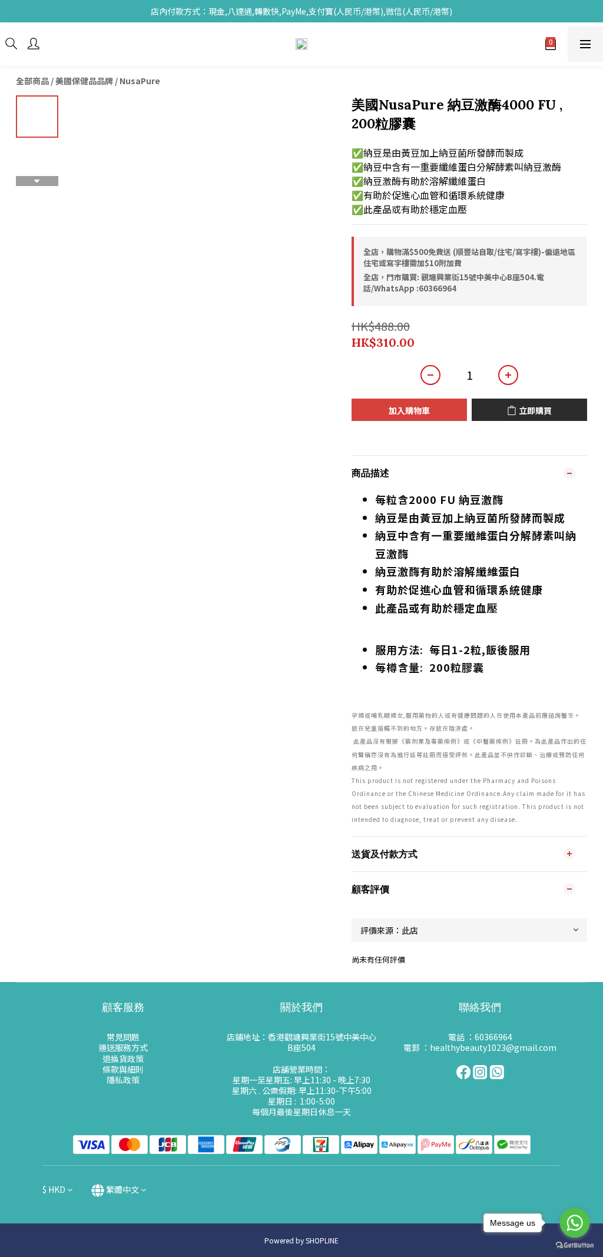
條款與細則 (123, 1069)
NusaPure (140, 81)
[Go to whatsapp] (574, 1223)
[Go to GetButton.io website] (575, 1245)
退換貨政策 (123, 1058)
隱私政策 (123, 1080)
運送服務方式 (123, 1047)
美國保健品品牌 (84, 81)
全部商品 (32, 81)
